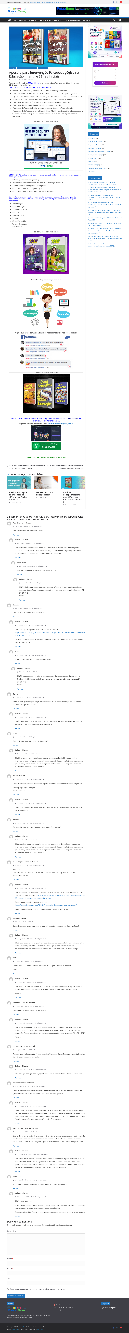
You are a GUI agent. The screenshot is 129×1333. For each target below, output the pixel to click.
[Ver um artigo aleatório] (119, 20)
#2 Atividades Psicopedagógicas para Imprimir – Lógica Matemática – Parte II (65, 466)
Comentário (12, 1231)
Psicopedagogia (20, 20)
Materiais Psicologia (94, 148)
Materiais (32, 20)
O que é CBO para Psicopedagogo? (44, 493)
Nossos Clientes (93, 158)
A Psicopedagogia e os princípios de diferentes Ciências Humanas (18, 496)
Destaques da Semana (95, 141)
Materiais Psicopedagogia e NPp (27, 68)
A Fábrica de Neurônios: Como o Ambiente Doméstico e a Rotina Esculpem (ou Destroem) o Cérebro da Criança (104, 190)
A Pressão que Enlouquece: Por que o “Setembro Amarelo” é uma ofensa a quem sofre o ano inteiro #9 (105, 212)
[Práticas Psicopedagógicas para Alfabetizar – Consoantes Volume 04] (73, 478)
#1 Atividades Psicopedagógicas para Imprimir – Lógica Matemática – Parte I (27, 466)
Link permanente (38, 526)
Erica (15, 694)
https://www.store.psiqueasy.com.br (60, 424)
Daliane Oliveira (28, 80)
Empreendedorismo (72, 20)
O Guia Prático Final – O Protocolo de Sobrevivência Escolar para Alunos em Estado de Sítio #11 (49, 3)
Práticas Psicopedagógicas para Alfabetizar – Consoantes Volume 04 (72, 497)
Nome (10, 1259)
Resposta (16, 535)
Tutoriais (86, 20)
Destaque (12, 68)
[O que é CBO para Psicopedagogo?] (46, 478)
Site (8, 1278)
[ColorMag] (9, 20)
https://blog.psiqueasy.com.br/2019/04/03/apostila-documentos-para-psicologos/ (46, 905)
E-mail (10, 1268)
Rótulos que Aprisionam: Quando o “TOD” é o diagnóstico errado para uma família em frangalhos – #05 (105, 238)
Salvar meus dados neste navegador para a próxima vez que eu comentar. (37, 1289)
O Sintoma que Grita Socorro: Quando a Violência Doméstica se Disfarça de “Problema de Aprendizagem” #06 (104, 231)
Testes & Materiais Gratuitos (50, 20)
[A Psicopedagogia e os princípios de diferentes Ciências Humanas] (19, 478)
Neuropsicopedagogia (95, 155)
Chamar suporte (110, 1307)
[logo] (17, 1307)
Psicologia (91, 161)
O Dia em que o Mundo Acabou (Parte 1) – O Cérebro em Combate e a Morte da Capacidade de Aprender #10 (104, 205)
